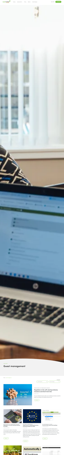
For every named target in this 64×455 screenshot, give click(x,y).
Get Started (58, 1)
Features (14, 1)
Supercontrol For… (19, 1)
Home (4, 377)
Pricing (25, 1)
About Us (29, 1)
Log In (52, 1)
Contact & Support (34, 1)
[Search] (47, 381)
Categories (58, 379)
